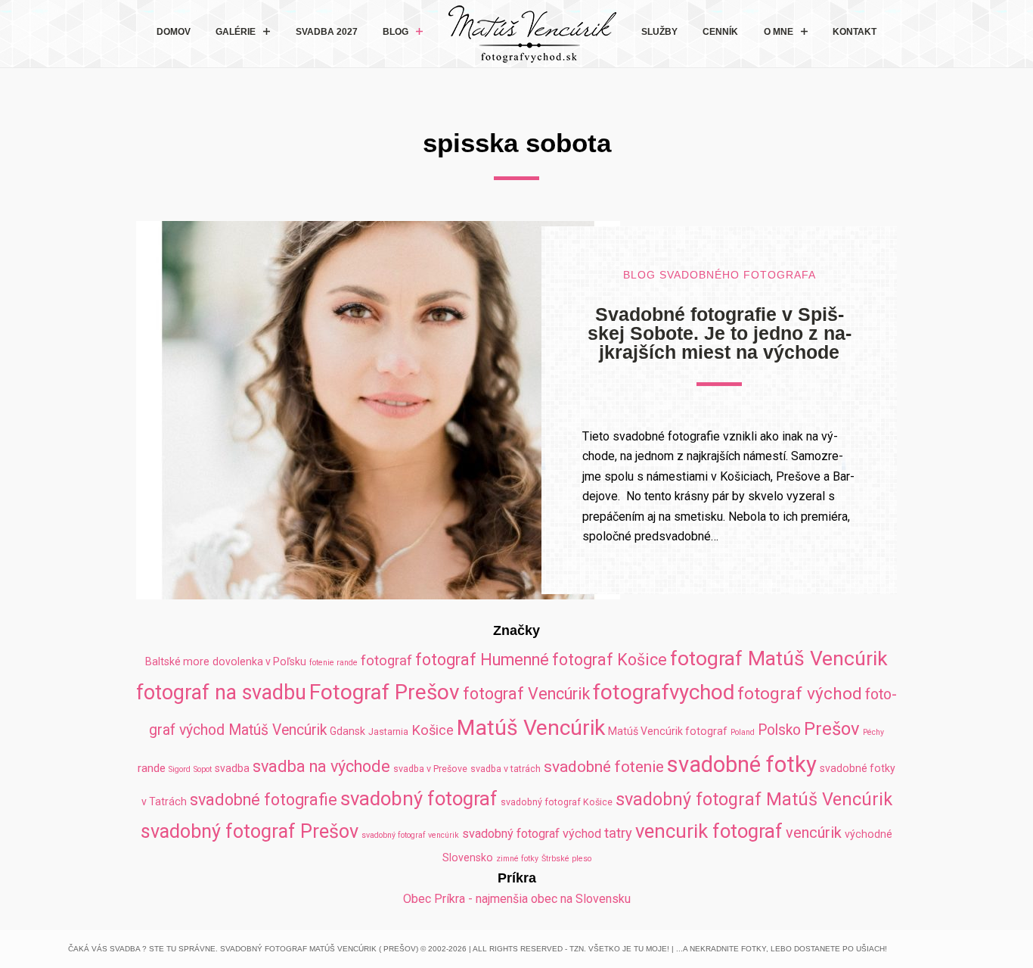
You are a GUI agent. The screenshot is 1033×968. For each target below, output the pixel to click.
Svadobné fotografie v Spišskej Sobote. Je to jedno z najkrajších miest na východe (720, 333)
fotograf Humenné (482, 659)
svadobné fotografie (263, 799)
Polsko (779, 730)
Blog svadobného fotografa (719, 275)
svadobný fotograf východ (531, 833)
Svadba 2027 (327, 31)
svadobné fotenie (604, 767)
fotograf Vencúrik (526, 693)
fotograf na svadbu (221, 692)
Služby (659, 31)
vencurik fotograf (709, 831)
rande (152, 768)
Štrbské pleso (566, 859)
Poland (743, 732)
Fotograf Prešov (384, 692)
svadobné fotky (742, 764)
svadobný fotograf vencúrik (410, 835)
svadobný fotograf (419, 798)
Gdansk (347, 731)
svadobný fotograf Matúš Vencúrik (754, 799)
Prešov (832, 728)
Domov (174, 31)
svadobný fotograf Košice (557, 802)
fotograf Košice (609, 659)
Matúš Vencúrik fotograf (667, 731)
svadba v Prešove (430, 768)
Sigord (180, 769)
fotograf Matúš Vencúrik (779, 658)
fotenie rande (333, 663)
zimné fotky (517, 859)
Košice (432, 730)
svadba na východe (321, 766)
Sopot (203, 769)
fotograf (386, 660)
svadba (232, 768)
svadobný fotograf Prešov (249, 831)
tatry (618, 833)
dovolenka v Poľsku (259, 661)
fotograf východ (799, 693)
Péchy (873, 732)
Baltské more (177, 661)
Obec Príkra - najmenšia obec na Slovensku (517, 899)
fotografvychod (663, 692)
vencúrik (814, 832)
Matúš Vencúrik (531, 727)
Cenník (720, 31)
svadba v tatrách (505, 768)
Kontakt (854, 31)
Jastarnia (388, 731)
